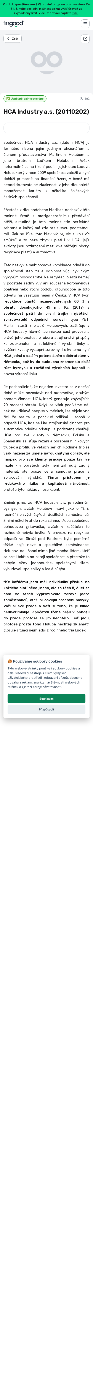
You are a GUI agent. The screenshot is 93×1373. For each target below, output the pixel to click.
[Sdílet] (85, 39)
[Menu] (85, 23)
